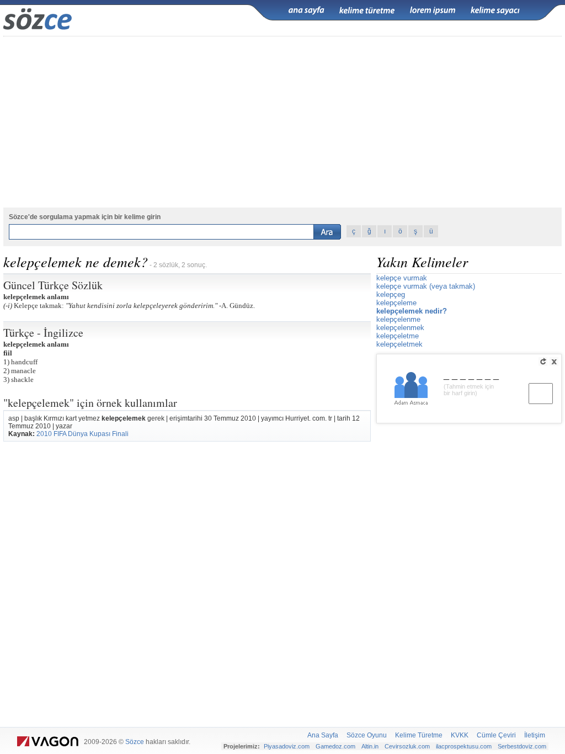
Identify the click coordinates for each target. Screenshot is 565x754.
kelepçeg (390, 294)
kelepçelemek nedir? (411, 311)
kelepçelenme (398, 319)
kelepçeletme (397, 336)
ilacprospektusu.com (464, 746)
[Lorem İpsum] (433, 10)
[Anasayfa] (306, 10)
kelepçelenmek (400, 327)
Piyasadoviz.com (287, 746)
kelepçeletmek (399, 344)
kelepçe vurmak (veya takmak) (425, 286)
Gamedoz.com (335, 746)
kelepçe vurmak (401, 278)
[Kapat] (554, 361)
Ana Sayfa (322, 735)
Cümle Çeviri (496, 735)
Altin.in (370, 746)
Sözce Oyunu (367, 735)
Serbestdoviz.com (522, 746)
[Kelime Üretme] (367, 10)
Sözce (134, 742)
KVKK (459, 735)
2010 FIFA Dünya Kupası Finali (82, 434)
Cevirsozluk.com (407, 746)
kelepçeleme (396, 303)
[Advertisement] (282, 122)
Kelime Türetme (419, 735)
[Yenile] (543, 361)
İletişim (534, 735)
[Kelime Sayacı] (495, 10)
